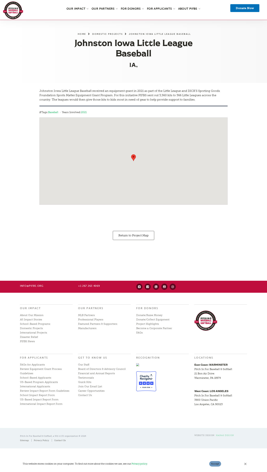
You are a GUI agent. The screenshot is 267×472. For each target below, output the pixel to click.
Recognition (148, 357)
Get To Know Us (92, 357)
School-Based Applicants (35, 377)
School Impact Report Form (37, 395)
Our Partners (91, 308)
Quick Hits (84, 382)
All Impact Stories (31, 319)
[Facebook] (148, 287)
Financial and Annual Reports (96, 373)
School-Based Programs (35, 323)
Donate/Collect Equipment (152, 319)
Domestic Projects (107, 34)
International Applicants (35, 386)
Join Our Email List (90, 386)
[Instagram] (173, 287)
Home (82, 34)
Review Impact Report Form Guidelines (44, 390)
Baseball (53, 112)
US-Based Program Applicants (39, 382)
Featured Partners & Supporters (97, 323)
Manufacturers (87, 328)
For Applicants (34, 357)
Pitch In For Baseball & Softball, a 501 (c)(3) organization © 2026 (53, 436)
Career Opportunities (91, 390)
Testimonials (86, 377)
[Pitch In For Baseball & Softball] (13, 10)
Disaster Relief (29, 337)
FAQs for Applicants (32, 364)
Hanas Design (225, 435)
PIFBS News (27, 341)
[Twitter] (139, 287)
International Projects (33, 332)
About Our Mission (31, 315)
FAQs (139, 332)
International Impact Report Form (41, 403)
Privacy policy (139, 463)
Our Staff (83, 364)
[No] (245, 464)
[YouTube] (164, 287)
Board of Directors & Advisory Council (102, 369)
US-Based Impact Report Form (39, 399)
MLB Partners (86, 315)
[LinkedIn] (156, 287)
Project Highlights (147, 323)
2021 (84, 112)
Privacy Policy (41, 440)
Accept (215, 463)
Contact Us (85, 395)
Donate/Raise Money (149, 315)
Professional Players (90, 319)
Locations (203, 357)
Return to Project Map (133, 235)
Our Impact (30, 308)
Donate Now (245, 8)
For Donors (147, 308)
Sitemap (24, 440)
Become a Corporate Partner (154, 328)
